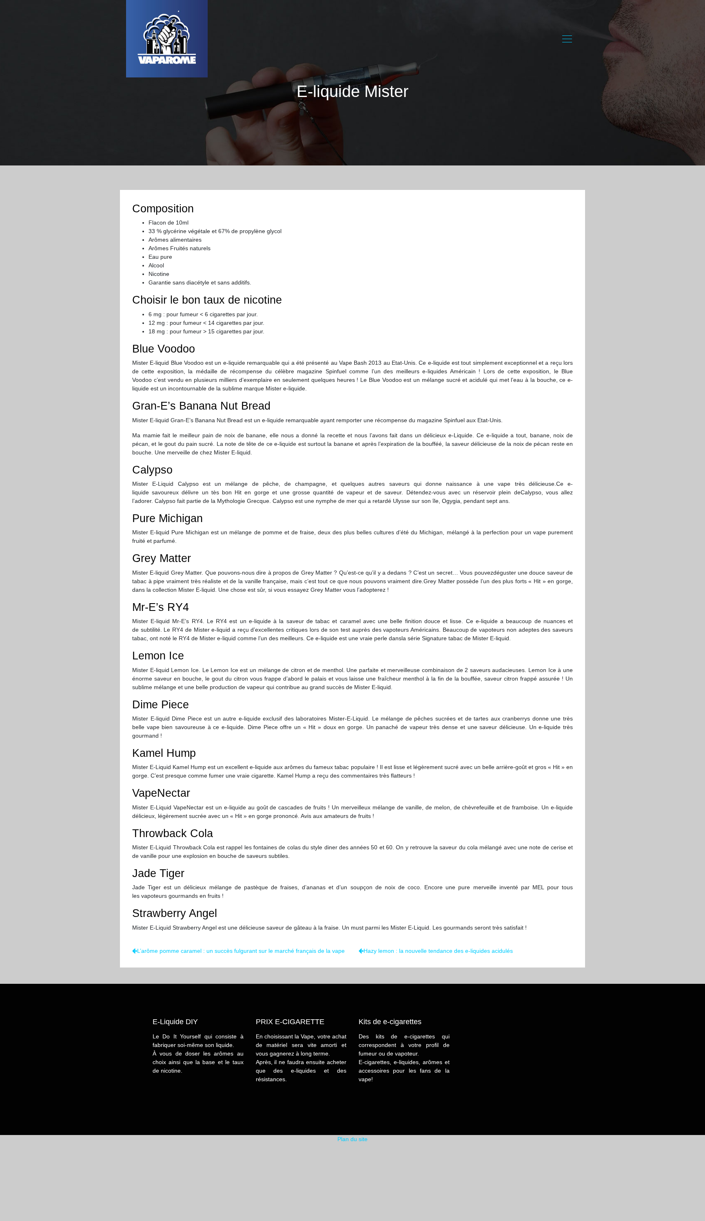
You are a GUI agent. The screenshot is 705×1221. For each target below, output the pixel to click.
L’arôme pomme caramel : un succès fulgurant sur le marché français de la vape (241, 951)
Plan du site (352, 1139)
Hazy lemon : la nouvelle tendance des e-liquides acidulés (438, 951)
